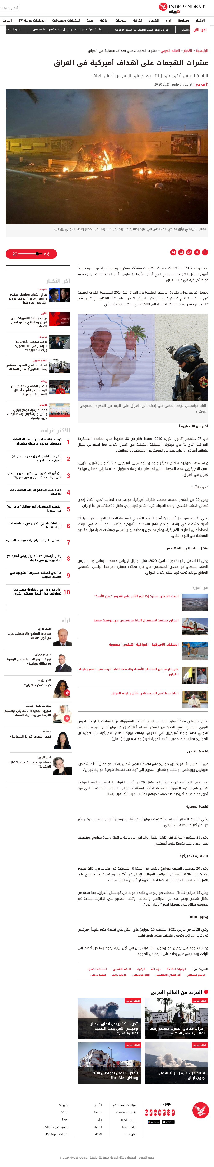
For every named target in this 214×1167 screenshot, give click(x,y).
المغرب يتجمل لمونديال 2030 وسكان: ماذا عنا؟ (115, 1075)
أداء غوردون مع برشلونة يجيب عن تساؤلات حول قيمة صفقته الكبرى (37, 592)
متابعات (43, 289)
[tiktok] (151, 1112)
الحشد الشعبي (122, 969)
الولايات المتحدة (176, 969)
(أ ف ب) (202, 84)
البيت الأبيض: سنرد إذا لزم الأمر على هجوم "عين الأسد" (136, 596)
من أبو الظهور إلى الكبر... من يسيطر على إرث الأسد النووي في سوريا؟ (34, 475)
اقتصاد (154, 20)
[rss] (146, 1112)
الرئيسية (202, 50)
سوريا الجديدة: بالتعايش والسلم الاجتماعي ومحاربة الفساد (27, 713)
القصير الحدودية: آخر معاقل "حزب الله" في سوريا (33, 509)
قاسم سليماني (196, 975)
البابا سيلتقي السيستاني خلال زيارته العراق (145, 693)
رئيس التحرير (128, 1119)
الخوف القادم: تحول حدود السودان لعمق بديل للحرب (36, 458)
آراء (168, 20)
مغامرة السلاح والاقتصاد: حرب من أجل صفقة (29, 636)
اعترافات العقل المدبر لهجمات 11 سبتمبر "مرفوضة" (168, 29)
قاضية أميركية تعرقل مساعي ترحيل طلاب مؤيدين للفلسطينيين (94, 29)
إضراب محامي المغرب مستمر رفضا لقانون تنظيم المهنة (177, 1031)
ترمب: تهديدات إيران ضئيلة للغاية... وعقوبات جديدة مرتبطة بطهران (35, 442)
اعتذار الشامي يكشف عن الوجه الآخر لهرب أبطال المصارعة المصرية (29, 390)
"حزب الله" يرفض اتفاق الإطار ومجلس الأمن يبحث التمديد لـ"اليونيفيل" (114, 1029)
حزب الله (156, 969)
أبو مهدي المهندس (168, 975)
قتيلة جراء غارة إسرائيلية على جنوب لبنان (181, 1075)
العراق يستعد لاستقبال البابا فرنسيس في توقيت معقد (136, 620)
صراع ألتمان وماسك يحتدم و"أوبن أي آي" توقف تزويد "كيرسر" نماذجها (28, 299)
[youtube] (159, 1112)
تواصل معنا (129, 1127)
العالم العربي (170, 50)
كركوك (141, 969)
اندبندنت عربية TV (32, 20)
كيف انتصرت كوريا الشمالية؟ (30, 737)
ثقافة (137, 20)
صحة (90, 20)
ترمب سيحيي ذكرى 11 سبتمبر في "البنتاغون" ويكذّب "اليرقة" (31, 346)
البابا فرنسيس (141, 975)
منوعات (120, 20)
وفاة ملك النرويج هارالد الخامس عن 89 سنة (35, 492)
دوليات (43, 337)
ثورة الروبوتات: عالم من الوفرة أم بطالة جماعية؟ (29, 662)
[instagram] (164, 1112)
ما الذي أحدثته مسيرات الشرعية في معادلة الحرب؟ (35, 575)
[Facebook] (173, 1112)
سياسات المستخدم (124, 1105)
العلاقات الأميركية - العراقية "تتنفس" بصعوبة (144, 644)
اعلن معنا (130, 1134)
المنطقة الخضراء (97, 969)
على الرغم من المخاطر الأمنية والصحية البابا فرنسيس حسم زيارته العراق (129, 672)
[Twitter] (168, 1112)
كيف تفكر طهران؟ (37, 685)
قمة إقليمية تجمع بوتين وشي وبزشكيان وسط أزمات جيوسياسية (27, 414)
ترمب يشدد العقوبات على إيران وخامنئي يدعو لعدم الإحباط (28, 322)
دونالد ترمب (119, 975)
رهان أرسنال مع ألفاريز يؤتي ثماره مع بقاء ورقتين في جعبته (34, 558)
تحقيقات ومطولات (66, 20)
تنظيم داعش (98, 975)
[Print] (173, 252)
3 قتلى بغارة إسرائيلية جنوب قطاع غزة (33, 540)
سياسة (183, 20)
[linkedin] (155, 1112)
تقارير (44, 313)
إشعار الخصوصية (126, 1112)
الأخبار (200, 20)
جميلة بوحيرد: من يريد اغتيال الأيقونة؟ (30, 764)
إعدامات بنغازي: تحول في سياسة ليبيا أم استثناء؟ (34, 525)
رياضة (104, 20)
